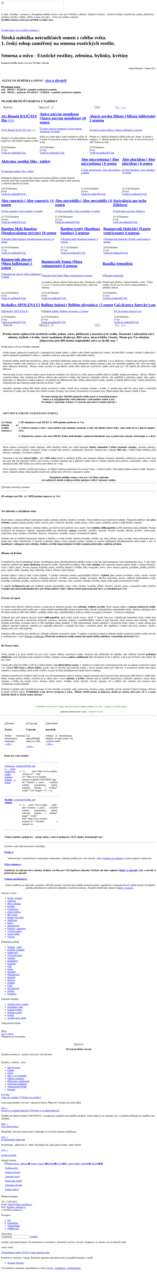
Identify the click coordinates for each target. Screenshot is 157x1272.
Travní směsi (13, 934)
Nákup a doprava (15, 1078)
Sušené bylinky (14, 1009)
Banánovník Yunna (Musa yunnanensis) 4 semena (62, 264)
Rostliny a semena (10, 801)
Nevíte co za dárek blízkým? (15, 1110)
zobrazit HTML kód (25, 766)
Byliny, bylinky (14, 898)
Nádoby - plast (14, 947)
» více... (8, 744)
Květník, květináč (16, 950)
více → (4, 1108)
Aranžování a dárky (17, 1018)
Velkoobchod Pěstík (17, 1086)
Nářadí (10, 991)
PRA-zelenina (14, 903)
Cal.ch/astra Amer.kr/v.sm (134, 305)
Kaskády (11, 963)
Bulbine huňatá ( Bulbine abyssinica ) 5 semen (77, 305)
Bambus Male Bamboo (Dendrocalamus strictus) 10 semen (28, 231)
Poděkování (13, 1228)
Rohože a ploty (14, 1012)
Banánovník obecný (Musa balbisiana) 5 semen (16, 263)
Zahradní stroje (12, 1176)
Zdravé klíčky (14, 912)
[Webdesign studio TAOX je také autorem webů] (25, 1252)
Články (10, 1070)
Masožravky (13, 925)
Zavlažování (13, 988)
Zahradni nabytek (13, 1185)
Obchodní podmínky (17, 1084)
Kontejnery (12, 961)
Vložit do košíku (9, 153)
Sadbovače (12, 952)
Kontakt (11, 1089)
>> (124, 107)
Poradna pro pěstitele (113, 858)
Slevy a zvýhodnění (17, 1075)
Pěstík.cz (8, 852)
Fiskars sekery (12, 1189)
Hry (9, 1220)
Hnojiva (11, 980)
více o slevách (55, 80)
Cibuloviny (12, 909)
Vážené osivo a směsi (17, 1004)
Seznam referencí (15, 1263)
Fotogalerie (12, 1223)
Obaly (10, 969)
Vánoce (11, 936)
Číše (9, 966)
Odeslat (34, 1236)
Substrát (11, 977)
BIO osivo (12, 914)
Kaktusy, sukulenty (16, 928)
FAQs (10, 1073)
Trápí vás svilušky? (10, 1097)
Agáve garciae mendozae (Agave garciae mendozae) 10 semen (63, 118)
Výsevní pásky (14, 931)
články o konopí (125, 888)
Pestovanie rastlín (13, 1181)
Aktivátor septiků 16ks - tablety (26, 161)
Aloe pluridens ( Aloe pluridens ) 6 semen (138, 161)
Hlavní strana (13, 1067)
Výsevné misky (14, 955)
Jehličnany (12, 920)
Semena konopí (12, 1172)
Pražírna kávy (11, 1168)
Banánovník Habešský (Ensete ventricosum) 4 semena (127, 231)
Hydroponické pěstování (13, 1139)
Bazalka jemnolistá (118, 264)
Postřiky (11, 983)
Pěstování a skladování (18, 1081)
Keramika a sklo (15, 1007)
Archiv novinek (8, 1155)
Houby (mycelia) (15, 917)
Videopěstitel (13, 1225)
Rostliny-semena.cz (16, 1207)
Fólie (9, 985)
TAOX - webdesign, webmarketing (63, 1268)
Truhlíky (11, 958)
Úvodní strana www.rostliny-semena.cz (20, 30)
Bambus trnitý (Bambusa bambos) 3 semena (80, 231)
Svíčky (10, 1015)
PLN (11, 1034)
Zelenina (11, 901)
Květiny (11, 906)
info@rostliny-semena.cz (20, 1204)
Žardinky (11, 972)
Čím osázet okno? (10, 1126)
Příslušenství (13, 974)
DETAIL (21, 153)
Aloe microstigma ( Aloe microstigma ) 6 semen (100, 161)
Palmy (10, 923)
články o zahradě (128, 870)
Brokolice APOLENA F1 (20, 305)
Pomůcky (12, 994)
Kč (3, 1034)
